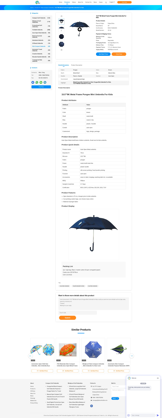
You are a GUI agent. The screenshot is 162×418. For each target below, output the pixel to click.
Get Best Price (103, 54)
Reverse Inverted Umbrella (41, 36)
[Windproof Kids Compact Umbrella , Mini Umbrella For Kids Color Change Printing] (93, 350)
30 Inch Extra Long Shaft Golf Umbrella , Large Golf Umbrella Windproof (77, 389)
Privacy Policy (34, 403)
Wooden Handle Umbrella (41, 57)
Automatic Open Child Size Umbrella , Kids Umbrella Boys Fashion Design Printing (40, 365)
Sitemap (32, 398)
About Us (32, 393)
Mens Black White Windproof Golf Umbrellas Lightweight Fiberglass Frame (77, 405)
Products (32, 388)
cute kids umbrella (64, 286)
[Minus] (158, 378)
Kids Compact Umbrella (41, 46)
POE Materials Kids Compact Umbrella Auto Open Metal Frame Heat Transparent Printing (67, 365)
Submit (67, 318)
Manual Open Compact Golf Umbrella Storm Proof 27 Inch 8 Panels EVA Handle (55, 397)
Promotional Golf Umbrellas (41, 26)
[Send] (157, 415)
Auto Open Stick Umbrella (41, 32)
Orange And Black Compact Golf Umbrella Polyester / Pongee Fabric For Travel (54, 389)
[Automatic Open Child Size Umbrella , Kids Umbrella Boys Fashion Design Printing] (42, 350)
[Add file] (128, 415)
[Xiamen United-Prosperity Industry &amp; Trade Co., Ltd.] (37, 3)
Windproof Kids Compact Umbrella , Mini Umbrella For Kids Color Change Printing (93, 365)
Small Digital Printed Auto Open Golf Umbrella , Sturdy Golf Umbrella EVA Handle (55, 405)
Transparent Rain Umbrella (41, 60)
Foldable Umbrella (41, 29)
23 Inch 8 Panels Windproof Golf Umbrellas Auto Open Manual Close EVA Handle (76, 397)
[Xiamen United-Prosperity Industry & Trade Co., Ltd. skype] (45, 82)
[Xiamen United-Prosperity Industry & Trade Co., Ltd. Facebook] (91, 405)
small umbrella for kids (78, 286)
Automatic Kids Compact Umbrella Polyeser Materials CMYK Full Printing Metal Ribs (118, 365)
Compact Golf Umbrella (41, 18)
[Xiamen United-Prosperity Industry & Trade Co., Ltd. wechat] (41, 82)
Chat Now (124, 2)
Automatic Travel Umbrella (41, 50)
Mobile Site (33, 400)
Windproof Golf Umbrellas (41, 21)
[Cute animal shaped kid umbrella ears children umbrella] (79, 29)
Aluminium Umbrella (41, 40)
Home (32, 386)
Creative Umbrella (41, 53)
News (31, 396)
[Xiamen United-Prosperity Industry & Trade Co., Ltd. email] (32, 82)
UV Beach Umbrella (41, 43)
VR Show (32, 391)
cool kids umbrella (92, 286)
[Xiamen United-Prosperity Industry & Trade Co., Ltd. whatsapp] (37, 82)
